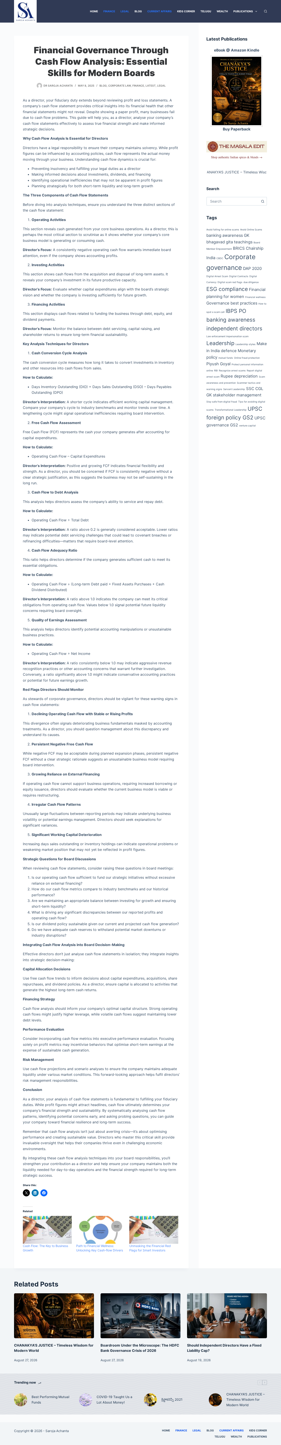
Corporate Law (119, 85)
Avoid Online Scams (251, 229)
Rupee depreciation (239, 376)
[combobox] (233, 201)
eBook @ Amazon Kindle (236, 50)
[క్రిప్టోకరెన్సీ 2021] (150, 1399)
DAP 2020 (252, 268)
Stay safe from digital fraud (221, 401)
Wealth (222, 11)
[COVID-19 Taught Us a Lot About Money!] (85, 1399)
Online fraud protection (247, 357)
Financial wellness (255, 297)
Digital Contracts (238, 276)
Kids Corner (186, 11)
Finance (109, 11)
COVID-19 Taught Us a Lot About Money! (114, 1399)
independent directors (234, 328)
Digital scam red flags (230, 282)
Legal (125, 11)
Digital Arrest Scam (217, 276)
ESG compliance (227, 289)
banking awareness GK (227, 235)
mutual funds (225, 357)
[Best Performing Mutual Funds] (20, 1399)
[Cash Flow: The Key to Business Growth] (47, 1230)
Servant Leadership (234, 389)
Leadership (220, 343)
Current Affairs (159, 11)
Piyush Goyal (218, 363)
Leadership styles (246, 344)
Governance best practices (231, 303)
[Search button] (263, 201)
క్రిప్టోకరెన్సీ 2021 (171, 1399)
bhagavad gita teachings (229, 241)
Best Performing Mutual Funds (50, 1399)
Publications (243, 11)
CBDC (219, 258)
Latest (151, 85)
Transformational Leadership (231, 409)
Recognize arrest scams (232, 370)
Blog (138, 11)
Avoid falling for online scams (222, 229)
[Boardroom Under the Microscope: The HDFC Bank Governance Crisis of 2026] (140, 1315)
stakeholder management (237, 394)
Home (94, 11)
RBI (216, 370)
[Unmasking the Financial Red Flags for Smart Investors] (153, 1230)
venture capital (247, 425)
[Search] (265, 11)
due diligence (251, 282)
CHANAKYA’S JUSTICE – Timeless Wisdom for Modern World (245, 1399)
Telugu (205, 11)
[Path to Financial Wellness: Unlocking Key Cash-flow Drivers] (100, 1230)
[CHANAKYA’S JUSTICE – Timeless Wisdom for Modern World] (54, 1315)
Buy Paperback (236, 129)
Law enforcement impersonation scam (227, 336)
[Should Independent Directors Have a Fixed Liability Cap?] (227, 1315)
